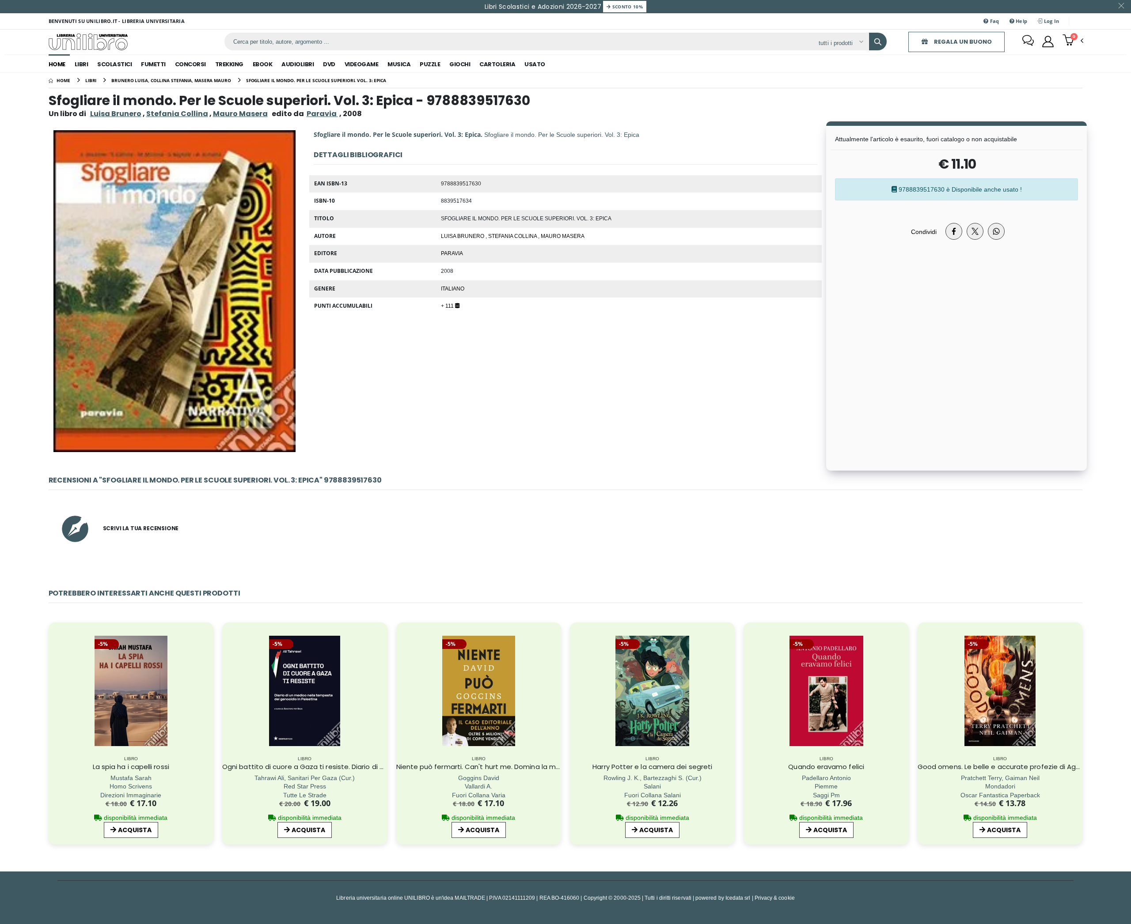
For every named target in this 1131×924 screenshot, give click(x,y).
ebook (263, 64)
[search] (878, 41)
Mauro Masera (240, 114)
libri (81, 64)
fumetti (153, 64)
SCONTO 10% (627, 7)
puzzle (430, 64)
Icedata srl (738, 897)
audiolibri (297, 64)
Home (57, 64)
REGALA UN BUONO (962, 42)
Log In (1051, 21)
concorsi (190, 64)
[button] (1073, 41)
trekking (229, 64)
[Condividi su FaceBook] (953, 231)
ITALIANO (452, 288)
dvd (329, 64)
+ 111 (448, 305)
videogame (362, 64)
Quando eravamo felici (826, 766)
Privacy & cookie (775, 897)
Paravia (452, 252)
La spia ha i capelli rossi (131, 766)
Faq (993, 21)
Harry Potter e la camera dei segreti (652, 766)
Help (1020, 21)
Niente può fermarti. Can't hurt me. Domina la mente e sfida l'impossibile (517, 766)
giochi (459, 64)
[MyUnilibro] (1048, 41)
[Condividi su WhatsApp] (996, 231)
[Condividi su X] (975, 231)
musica (398, 64)
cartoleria (497, 64)
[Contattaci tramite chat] (1028, 41)
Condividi (924, 231)
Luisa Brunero (115, 114)
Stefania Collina (177, 114)
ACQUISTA (135, 830)
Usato (534, 64)
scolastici (114, 64)
